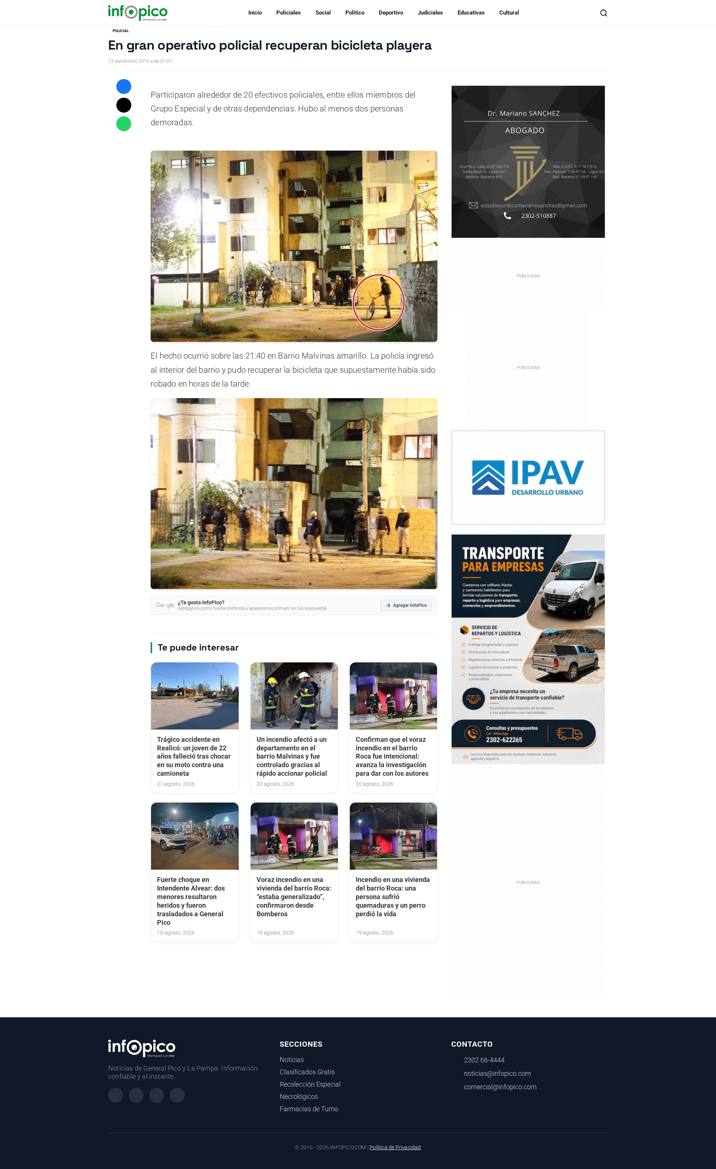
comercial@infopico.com (500, 1087)
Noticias (292, 1060)
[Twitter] (156, 1095)
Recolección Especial (310, 1084)
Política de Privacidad (395, 1147)
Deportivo (391, 12)
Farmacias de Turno (309, 1109)
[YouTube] (177, 1095)
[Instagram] (136, 1095)
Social (323, 12)
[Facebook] (115, 1095)
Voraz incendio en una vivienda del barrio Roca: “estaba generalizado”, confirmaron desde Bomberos (294, 896)
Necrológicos (299, 1096)
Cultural (509, 12)
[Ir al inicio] (137, 13)
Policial (121, 30)
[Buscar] (604, 13)
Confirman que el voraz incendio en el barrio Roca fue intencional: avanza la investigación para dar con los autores (392, 756)
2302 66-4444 (484, 1060)
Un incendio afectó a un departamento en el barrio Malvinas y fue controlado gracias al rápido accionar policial (292, 756)
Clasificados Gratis (307, 1072)
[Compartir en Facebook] (123, 86)
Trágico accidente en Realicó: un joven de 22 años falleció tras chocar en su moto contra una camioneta (194, 756)
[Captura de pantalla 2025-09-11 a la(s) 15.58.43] (528, 161)
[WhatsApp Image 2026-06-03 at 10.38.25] (528, 649)
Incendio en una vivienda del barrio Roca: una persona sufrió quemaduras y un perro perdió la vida (393, 896)
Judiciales (430, 12)
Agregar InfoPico (410, 605)
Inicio (255, 12)
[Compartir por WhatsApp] (123, 123)
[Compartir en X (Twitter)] (123, 105)
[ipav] (528, 477)
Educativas (471, 12)
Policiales (288, 12)
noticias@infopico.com (497, 1073)
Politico (354, 12)
